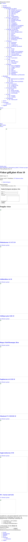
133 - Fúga (11, 69)
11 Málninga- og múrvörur (12, 29)
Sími (2, 193)
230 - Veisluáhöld (13, 84)
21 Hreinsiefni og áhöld (11, 88)
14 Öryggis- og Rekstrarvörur (12, 17)
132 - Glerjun (12, 68)
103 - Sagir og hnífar (13, 12)
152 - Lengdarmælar (13, 45)
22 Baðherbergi (9, 98)
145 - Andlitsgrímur (13, 24)
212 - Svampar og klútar (14, 91)
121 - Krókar (12, 48)
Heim (1, 167)
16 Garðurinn (9, 56)
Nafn (2, 192)
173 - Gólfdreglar (13, 63)
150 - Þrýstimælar (13, 42)
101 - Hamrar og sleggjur (14, 11)
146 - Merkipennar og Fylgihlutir (16, 25)
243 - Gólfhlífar (12, 97)
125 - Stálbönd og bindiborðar (15, 52)
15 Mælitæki (8, 41)
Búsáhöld (5, 167)
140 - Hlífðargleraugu (13, 19)
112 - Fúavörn (12, 33)
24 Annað (8, 94)
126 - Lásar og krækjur (14, 54)
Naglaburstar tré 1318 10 (7, 379)
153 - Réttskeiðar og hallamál (15, 46)
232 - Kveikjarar (12, 86)
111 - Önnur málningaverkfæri (15, 32)
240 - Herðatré (12, 95)
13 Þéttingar (8, 64)
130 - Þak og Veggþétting (14, 65)
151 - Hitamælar (12, 43)
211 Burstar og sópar (23, 167)
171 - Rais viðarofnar (13, 61)
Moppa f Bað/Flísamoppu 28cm (9, 342)
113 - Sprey (11, 34)
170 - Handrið (12, 60)
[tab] (6, 182)
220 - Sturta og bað (13, 99)
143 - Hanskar (12, 21)
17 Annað (8, 59)
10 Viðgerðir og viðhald (11, 8)
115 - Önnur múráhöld (14, 37)
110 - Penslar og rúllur (14, 30)
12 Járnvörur (8, 47)
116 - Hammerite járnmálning (15, 38)
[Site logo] (3, 3)
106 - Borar (11, 15)
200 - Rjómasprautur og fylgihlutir (16, 78)
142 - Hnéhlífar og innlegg (15, 20)
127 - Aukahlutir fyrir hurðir (15, 55)
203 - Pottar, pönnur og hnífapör (16, 81)
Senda (3, 202)
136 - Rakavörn (12, 73)
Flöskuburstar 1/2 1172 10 (8, 242)
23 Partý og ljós (9, 82)
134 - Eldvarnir (12, 70)
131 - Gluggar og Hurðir (14, 67)
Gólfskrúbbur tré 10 (6, 279)
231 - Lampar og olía (13, 85)
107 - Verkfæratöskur (13, 16)
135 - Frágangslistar (13, 72)
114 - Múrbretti (12, 35)
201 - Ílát (11, 80)
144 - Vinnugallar (13, 23)
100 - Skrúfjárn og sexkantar (15, 10)
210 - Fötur (11, 89)
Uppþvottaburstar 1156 (7, 453)
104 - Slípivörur (12, 13)
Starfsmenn (8, 103)
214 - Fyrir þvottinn (13, 93)
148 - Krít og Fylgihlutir (14, 28)
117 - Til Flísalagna (13, 39)
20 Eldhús (8, 77)
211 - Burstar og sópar (14, 90)
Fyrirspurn (4, 201)
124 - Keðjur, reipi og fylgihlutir (16, 51)
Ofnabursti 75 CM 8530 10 (8, 416)
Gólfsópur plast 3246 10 (7, 316)
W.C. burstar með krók (7, 495)
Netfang (3, 195)
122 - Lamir (11, 50)
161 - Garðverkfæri (13, 58)
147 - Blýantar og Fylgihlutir (15, 26)
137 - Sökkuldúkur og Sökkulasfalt (16, 74)
